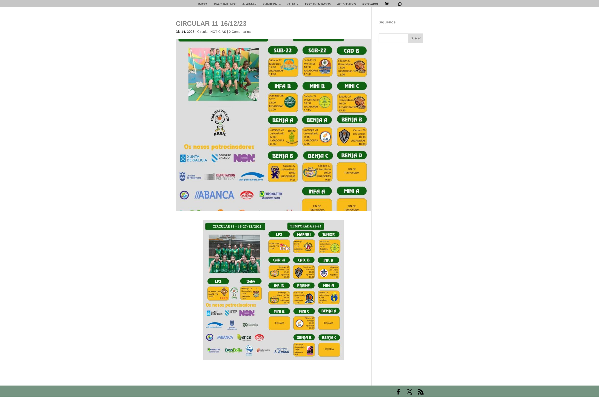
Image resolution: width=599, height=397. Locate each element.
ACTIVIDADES (346, 4)
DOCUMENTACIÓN (318, 4)
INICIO (202, 4)
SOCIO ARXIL (370, 4)
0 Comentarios (240, 31)
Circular (202, 31)
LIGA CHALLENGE (224, 4)
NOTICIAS (218, 31)
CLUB (291, 4)
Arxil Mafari (249, 4)
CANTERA (270, 4)
